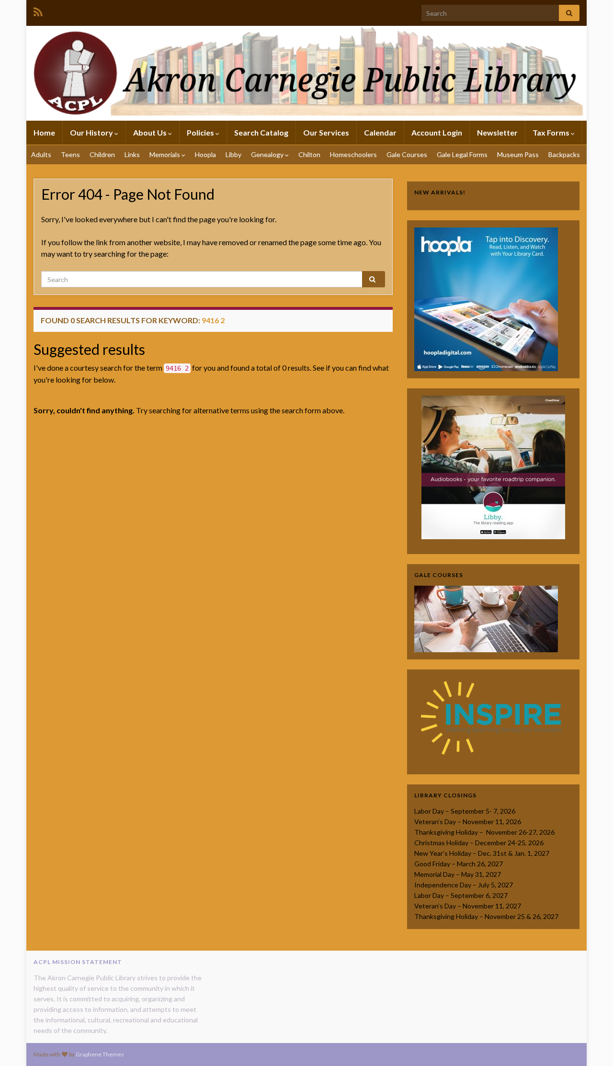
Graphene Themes (100, 1054)
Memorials (165, 154)
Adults (41, 154)
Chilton (309, 154)
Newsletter (497, 132)
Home (44, 132)
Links (132, 154)
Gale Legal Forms (462, 154)
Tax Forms (552, 132)
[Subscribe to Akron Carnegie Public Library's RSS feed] (38, 10)
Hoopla (205, 154)
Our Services (326, 132)
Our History (92, 132)
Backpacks (564, 154)
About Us (150, 132)
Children (102, 154)
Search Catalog (261, 132)
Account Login (436, 132)
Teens (70, 154)
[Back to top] (591, 1044)
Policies (201, 132)
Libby (233, 154)
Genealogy (268, 154)
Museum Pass (518, 154)
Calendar (380, 132)
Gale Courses (406, 154)
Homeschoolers (353, 154)
